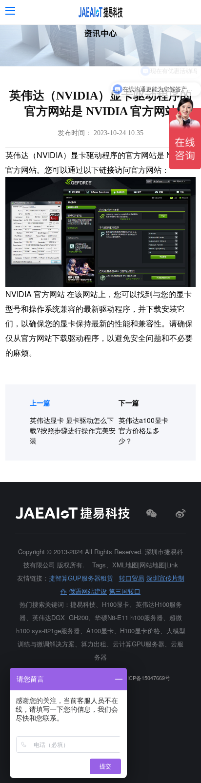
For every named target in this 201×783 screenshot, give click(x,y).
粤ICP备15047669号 (146, 678)
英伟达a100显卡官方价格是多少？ (143, 430)
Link (172, 564)
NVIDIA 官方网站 (35, 294)
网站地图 (152, 564)
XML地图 (125, 564)
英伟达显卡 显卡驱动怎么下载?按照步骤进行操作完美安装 (73, 430)
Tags (99, 564)
